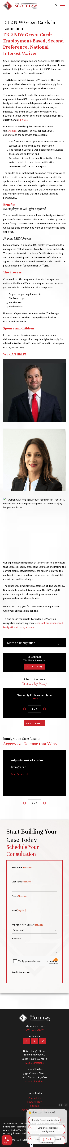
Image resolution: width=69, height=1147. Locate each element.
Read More (34, 723)
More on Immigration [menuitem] (21, 643)
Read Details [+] (19, 774)
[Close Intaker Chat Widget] (65, 1105)
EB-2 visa (23, 119)
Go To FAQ (34, 666)
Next (44, 709)
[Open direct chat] (60, 1105)
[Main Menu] (62, 6)
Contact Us (34, 1098)
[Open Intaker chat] (31, 1145)
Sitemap (34, 1105)
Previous (24, 709)
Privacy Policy (34, 1102)
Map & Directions (35, 1062)
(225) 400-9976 (34, 1030)
